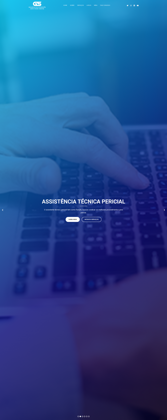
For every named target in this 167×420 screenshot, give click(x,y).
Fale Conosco (105, 5)
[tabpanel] (83, 210)
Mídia (95, 5)
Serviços (80, 5)
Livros (89, 5)
